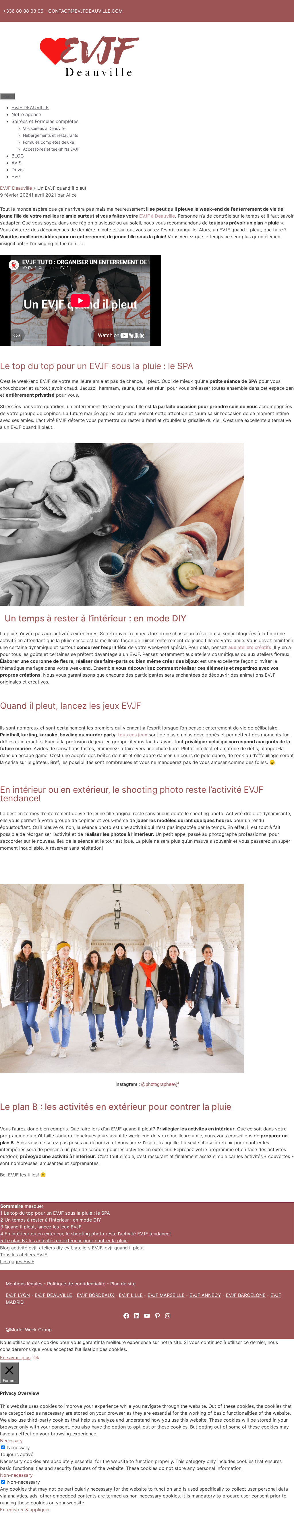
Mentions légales (24, 1284)
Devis (17, 169)
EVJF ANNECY (205, 1295)
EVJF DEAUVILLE (30, 107)
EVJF (232, 1295)
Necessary (18, 1447)
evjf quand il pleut (124, 1248)
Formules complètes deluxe (48, 142)
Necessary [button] (11, 1440)
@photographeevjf (160, 1084)
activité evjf (23, 1248)
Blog (5, 1248)
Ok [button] (36, 1357)
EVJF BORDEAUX (96, 1295)
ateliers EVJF (88, 1248)
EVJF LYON (18, 1295)
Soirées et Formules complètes (44, 121)
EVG (16, 176)
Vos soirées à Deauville (44, 128)
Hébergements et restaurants (50, 135)
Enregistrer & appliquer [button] (25, 1509)
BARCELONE (252, 1295)
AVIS (16, 163)
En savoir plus (15, 1357)
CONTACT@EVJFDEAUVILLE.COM (85, 11)
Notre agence (26, 114)
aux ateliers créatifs (249, 647)
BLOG (17, 156)
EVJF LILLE (131, 1295)
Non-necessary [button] (16, 1475)
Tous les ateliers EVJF (23, 1254)
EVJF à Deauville (157, 216)
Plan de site (123, 1284)
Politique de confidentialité (76, 1284)
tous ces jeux (132, 735)
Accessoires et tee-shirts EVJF (51, 149)
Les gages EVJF (17, 1261)
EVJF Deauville (16, 188)
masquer (34, 1206)
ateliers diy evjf (55, 1248)
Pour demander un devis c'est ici (147, 866)
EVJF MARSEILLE (166, 1295)
